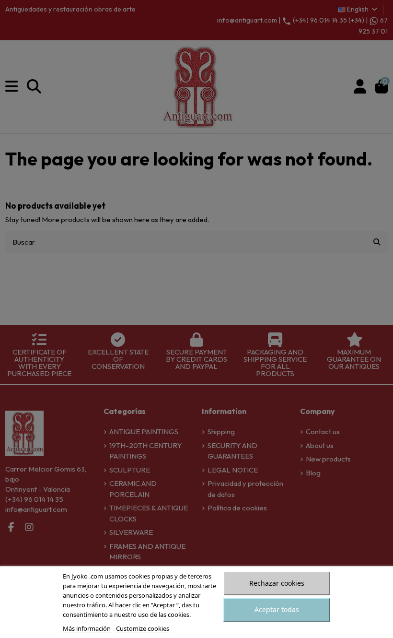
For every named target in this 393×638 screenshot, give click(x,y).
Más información (87, 628)
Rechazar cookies (276, 583)
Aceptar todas (276, 609)
